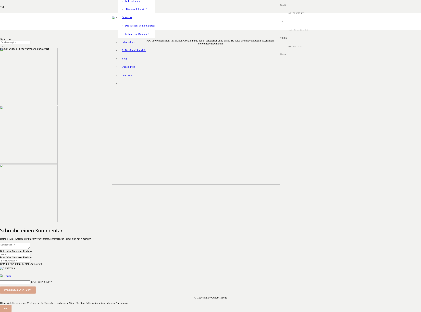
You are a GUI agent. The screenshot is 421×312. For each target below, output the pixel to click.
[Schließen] (4, 46)
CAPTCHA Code (40, 282)
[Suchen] (1, 46)
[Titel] (196, 183)
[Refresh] (5, 275)
